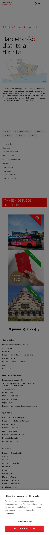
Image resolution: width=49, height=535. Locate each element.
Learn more (9, 514)
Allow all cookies (24, 529)
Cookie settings (24, 521)
